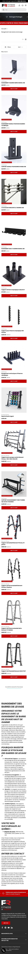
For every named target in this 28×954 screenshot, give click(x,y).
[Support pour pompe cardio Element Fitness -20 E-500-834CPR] (14, 441)
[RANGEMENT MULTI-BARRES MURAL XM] (14, 232)
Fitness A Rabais (8, 946)
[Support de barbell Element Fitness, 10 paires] (14, 526)
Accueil (3, 29)
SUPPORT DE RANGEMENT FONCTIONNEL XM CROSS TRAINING (13, 501)
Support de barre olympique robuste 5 (13, 290)
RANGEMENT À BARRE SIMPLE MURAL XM (13, 83)
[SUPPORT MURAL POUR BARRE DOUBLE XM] (14, 150)
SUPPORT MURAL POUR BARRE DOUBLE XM (13, 166)
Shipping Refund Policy (6, 950)
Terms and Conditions (14, 949)
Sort (19, 47)
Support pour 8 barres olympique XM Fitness (12, 331)
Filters (9, 47)
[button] (22, 5)
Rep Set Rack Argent (7, 416)
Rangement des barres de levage (11, 32)
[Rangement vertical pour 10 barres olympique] (14, 357)
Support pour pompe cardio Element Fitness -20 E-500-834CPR (12, 458)
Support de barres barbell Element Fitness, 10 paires (11, 586)
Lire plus (5, 923)
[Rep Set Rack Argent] (14, 400)
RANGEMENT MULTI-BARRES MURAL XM (12, 248)
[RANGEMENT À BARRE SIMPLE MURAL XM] (14, 66)
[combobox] (14, 9)
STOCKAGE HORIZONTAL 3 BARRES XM (12, 207)
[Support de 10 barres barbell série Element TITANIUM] (14, 612)
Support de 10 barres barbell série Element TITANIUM (11, 629)
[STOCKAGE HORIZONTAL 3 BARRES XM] (14, 191)
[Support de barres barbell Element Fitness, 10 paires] (14, 569)
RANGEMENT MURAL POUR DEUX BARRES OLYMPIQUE (13, 124)
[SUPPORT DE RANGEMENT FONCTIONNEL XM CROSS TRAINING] (14, 484)
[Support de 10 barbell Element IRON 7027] (14, 655)
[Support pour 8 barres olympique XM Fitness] (14, 314)
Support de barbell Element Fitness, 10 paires (12, 543)
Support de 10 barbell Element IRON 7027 (13, 671)
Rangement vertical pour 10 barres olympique (12, 374)
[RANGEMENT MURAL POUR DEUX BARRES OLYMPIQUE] (14, 107)
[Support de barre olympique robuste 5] (14, 273)
